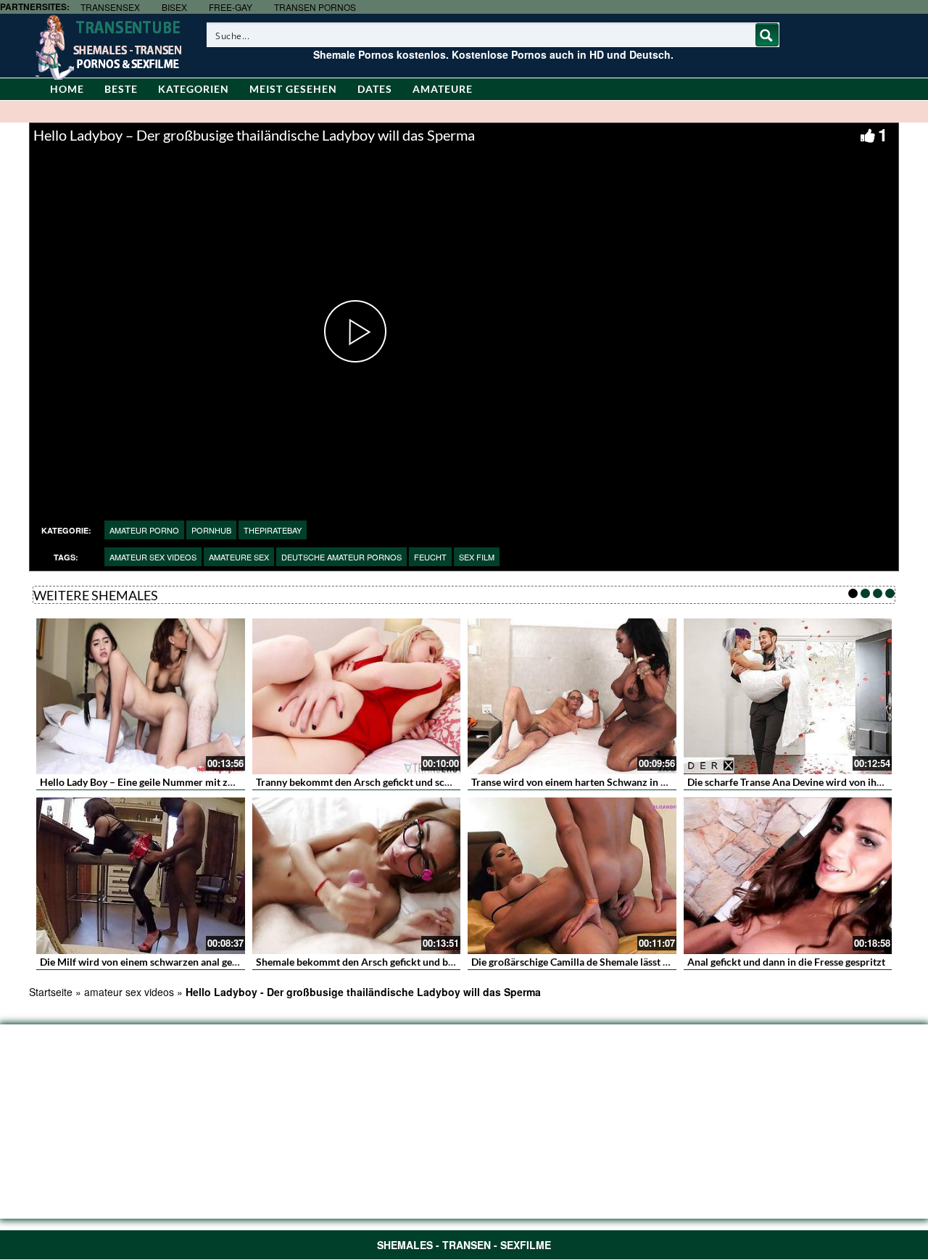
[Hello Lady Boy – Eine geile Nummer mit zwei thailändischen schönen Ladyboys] (140, 696)
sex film (476, 557)
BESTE (121, 89)
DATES (374, 89)
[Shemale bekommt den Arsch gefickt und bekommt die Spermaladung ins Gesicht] (356, 875)
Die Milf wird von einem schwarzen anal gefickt (146, 962)
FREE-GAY (230, 7)
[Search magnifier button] (767, 34)
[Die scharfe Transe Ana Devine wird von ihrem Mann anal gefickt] (788, 696)
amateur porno (144, 530)
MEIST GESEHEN (293, 89)
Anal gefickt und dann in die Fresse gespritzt (786, 962)
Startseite (50, 992)
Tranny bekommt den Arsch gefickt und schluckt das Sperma (392, 782)
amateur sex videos (152, 557)
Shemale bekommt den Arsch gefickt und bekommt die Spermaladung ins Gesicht (438, 962)
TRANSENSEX (110, 7)
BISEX (174, 7)
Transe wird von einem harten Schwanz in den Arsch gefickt (605, 782)
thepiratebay (273, 530)
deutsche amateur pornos (341, 557)
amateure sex (239, 557)
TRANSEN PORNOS (315, 7)
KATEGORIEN (193, 89)
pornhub (211, 530)
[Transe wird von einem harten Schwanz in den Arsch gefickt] (572, 696)
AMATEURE (443, 89)
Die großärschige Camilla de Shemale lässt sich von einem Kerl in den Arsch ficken (655, 962)
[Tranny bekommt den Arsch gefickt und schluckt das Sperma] (356, 696)
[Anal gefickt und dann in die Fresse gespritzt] (788, 875)
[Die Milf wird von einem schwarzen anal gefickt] (140, 875)
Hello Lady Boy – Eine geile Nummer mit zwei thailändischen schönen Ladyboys (218, 782)
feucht (430, 557)
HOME (67, 89)
